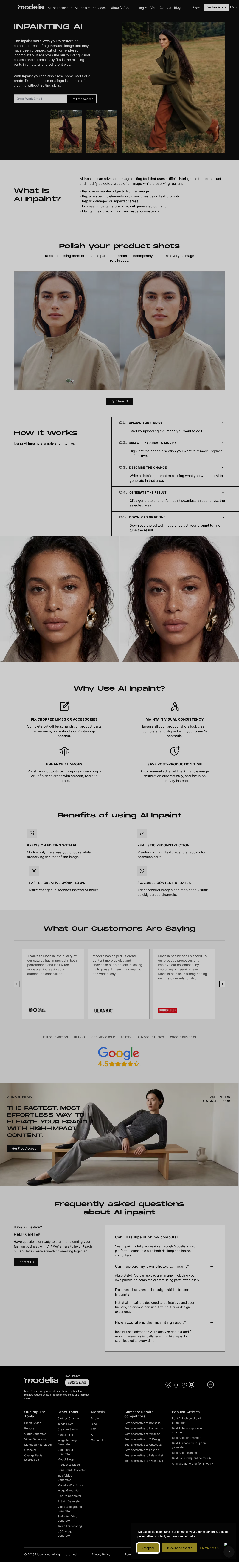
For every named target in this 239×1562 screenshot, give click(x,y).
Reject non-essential (179, 1548)
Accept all (148, 1548)
